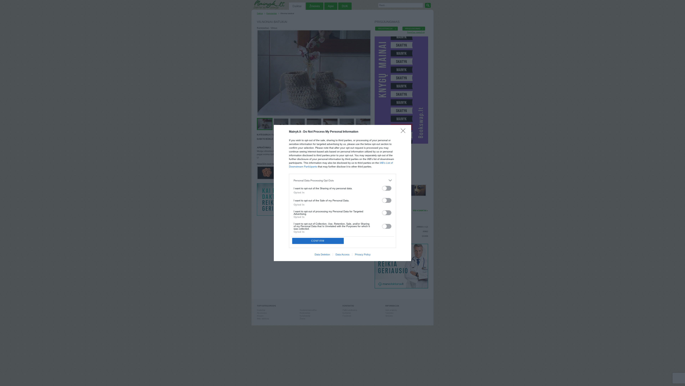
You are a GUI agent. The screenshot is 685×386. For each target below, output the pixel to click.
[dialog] (342, 193)
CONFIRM (317, 240)
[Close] (404, 131)
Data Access (342, 254)
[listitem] (342, 180)
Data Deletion (322, 254)
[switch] (386, 188)
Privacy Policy (363, 254)
